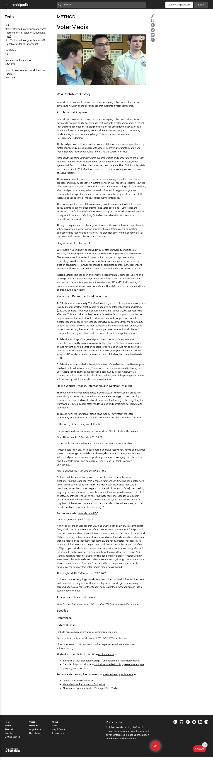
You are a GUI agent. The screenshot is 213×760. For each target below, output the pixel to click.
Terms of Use (58, 733)
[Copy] (153, 17)
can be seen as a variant (117, 134)
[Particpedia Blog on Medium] (175, 723)
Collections (34, 733)
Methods (33, 725)
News (54, 725)
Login (201, 4)
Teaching (9, 733)
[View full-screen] (143, 38)
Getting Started (12, 736)
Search (8, 725)
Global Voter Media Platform (78, 680)
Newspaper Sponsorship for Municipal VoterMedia (90, 688)
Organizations (36, 729)
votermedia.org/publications (118, 674)
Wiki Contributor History (73, 94)
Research (9, 729)
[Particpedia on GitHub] (182, 722)
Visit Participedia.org (179, 4)
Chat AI (200, 747)
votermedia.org (65, 648)
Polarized (10, 77)
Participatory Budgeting (70, 138)
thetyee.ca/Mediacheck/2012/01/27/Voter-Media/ (100, 638)
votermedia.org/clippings (102, 632)
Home (7, 721)
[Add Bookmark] (153, 21)
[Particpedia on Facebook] (188, 723)
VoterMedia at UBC (88, 513)
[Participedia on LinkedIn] (200, 722)
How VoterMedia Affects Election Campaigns (114, 431)
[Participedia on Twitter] (194, 723)
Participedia (19, 4)
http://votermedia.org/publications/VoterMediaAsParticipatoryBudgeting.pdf (25, 32)
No (6, 53)
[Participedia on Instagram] (206, 723)
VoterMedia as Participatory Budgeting (84, 684)
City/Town (10, 63)
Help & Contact (59, 729)
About (55, 721)
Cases (32, 721)
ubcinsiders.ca (106, 654)
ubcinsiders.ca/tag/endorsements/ (121, 660)
